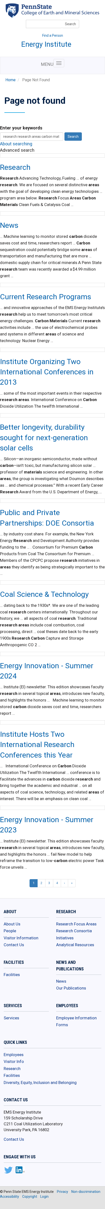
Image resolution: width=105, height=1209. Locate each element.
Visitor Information (21, 937)
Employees (13, 1054)
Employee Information (76, 1017)
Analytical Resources (75, 944)
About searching (16, 143)
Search (70, 24)
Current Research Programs (45, 296)
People (10, 930)
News (9, 225)
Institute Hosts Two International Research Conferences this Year (37, 744)
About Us (12, 923)
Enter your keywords (21, 127)
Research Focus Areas (76, 923)
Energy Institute (46, 44)
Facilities (12, 974)
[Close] (6, 1204)
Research (15, 167)
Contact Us (14, 944)
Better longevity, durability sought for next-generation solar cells (44, 437)
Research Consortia (74, 930)
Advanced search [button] (17, 150)
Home (10, 80)
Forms (62, 1024)
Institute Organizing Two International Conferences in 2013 (47, 372)
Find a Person (52, 35)
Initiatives (65, 937)
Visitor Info (14, 1061)
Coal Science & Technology (44, 594)
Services (11, 1017)
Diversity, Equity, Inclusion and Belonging (40, 1082)
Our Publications (71, 988)
